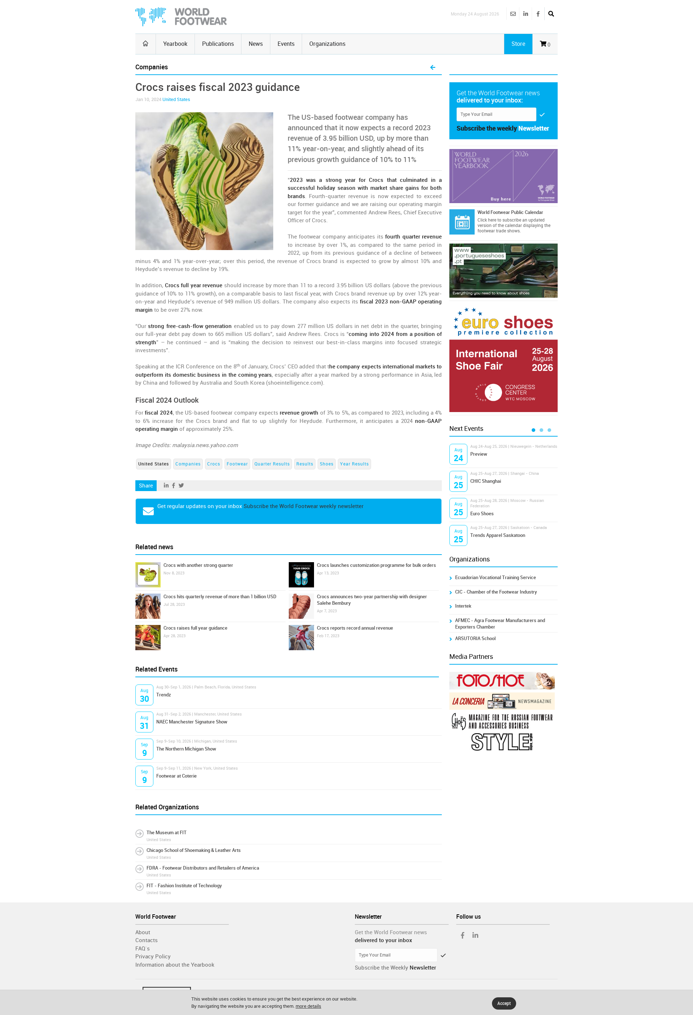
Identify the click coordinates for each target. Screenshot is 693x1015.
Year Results (354, 464)
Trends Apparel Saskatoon (497, 535)
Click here (487, 220)
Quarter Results (272, 464)
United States (176, 99)
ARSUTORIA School (475, 638)
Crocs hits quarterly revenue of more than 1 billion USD (220, 596)
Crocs (213, 464)
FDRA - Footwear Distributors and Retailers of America (203, 868)
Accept (504, 1003)
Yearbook (175, 43)
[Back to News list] (432, 68)
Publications (218, 43)
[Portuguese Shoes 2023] (503, 271)
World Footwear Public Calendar (510, 212)
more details (308, 1006)
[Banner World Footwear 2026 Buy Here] (503, 176)
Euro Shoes (482, 513)
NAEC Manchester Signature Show (191, 722)
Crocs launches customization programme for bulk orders (376, 565)
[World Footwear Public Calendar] (462, 222)
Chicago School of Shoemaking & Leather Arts (194, 850)
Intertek (463, 606)
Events (286, 43)
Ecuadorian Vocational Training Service (495, 577)
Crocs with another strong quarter (198, 565)
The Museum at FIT (167, 832)
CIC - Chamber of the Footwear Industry (496, 592)
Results (304, 464)
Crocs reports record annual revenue (355, 628)
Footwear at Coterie (176, 776)
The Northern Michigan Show (186, 749)
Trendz (163, 694)
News (256, 43)
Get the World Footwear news (391, 932)
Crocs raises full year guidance (195, 628)
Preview (478, 454)
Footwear (237, 464)
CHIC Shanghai (485, 481)
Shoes (327, 464)
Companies (188, 464)
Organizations (327, 43)
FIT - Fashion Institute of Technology (184, 885)
